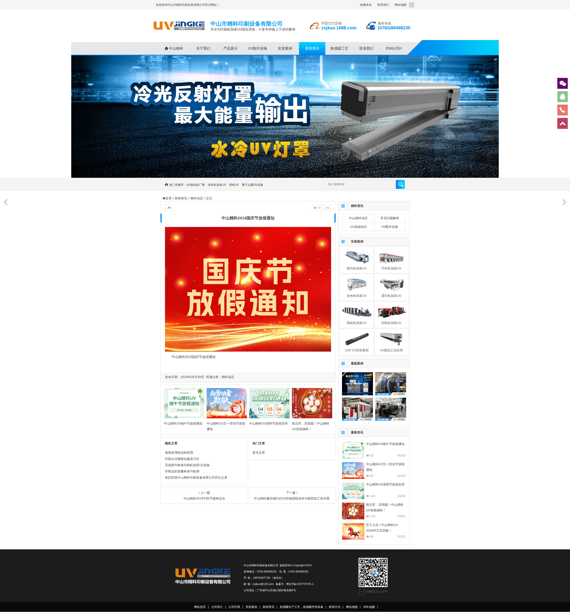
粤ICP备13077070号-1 (300, 584)
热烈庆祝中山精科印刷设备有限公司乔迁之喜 (196, 477)
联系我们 (383, 4)
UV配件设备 (257, 48)
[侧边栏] (327, 208)
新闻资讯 (312, 48)
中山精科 (176, 48)
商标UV (234, 184)
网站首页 (200, 607)
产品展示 (230, 48)
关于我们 (203, 48)
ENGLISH (394, 48)
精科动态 (196, 198)
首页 (168, 198)
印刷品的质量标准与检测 (182, 471)
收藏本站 (366, 4)
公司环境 (234, 607)
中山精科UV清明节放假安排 (268, 423)
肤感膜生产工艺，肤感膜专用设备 (301, 607)
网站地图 (400, 4)
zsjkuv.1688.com (339, 27)
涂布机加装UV (217, 184)
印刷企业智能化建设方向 (182, 459)
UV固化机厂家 (195, 184)
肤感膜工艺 (339, 48)
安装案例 (285, 48)
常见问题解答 (390, 218)
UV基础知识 (358, 227)
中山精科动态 (358, 218)
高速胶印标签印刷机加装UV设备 (187, 465)
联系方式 (334, 607)
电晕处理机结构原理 (179, 452)
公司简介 (217, 607)
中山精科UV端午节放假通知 (183, 423)
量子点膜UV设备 (252, 184)
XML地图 (369, 607)
